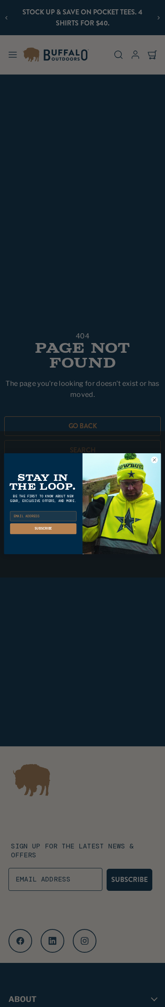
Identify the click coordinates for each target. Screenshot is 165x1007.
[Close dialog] (154, 459)
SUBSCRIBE (43, 528)
